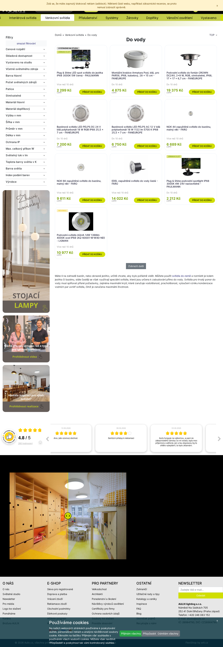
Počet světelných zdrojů (21, 82)
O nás (6, 589)
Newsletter (9, 598)
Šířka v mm (13, 122)
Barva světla (14, 168)
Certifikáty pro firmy (103, 608)
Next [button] (219, 438)
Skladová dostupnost (19, 55)
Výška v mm (13, 115)
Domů (58, 34)
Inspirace (141, 603)
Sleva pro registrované (60, 589)
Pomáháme (9, 613)
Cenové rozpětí (15, 49)
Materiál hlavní (15, 102)
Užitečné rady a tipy (148, 594)
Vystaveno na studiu (19, 62)
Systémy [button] (112, 18)
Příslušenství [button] (88, 18)
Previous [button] (47, 438)
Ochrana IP (13, 142)
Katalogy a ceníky (146, 598)
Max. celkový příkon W (20, 148)
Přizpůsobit (149, 633)
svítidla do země (181, 275)
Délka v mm (13, 135)
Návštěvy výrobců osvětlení (108, 603)
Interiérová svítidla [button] (22, 18)
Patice (10, 89)
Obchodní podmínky (58, 608)
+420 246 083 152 (199, 614)
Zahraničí (141, 589)
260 (25, 443)
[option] (78, 438)
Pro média (8, 603)
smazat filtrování (26, 43)
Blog (138, 613)
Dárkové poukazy (57, 613)
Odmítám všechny (168, 633)
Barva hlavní (14, 75)
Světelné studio (11, 594)
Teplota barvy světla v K (21, 162)
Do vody (92, 34)
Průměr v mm (14, 128)
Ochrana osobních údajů (106, 613)
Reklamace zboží (57, 603)
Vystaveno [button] (209, 18)
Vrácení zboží (55, 598)
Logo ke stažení (12, 608)
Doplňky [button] (152, 18)
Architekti (97, 594)
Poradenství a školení (104, 598)
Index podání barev (18, 175)
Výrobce (11, 181)
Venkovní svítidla (74, 34)
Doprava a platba (57, 594)
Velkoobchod (99, 589)
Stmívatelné (13, 95)
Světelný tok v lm (17, 155)
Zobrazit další (136, 266)
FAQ (138, 608)
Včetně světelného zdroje (22, 69)
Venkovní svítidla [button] (57, 18)
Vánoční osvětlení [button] (180, 18)
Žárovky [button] (132, 18)
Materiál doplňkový (18, 108)
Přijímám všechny (131, 633)
